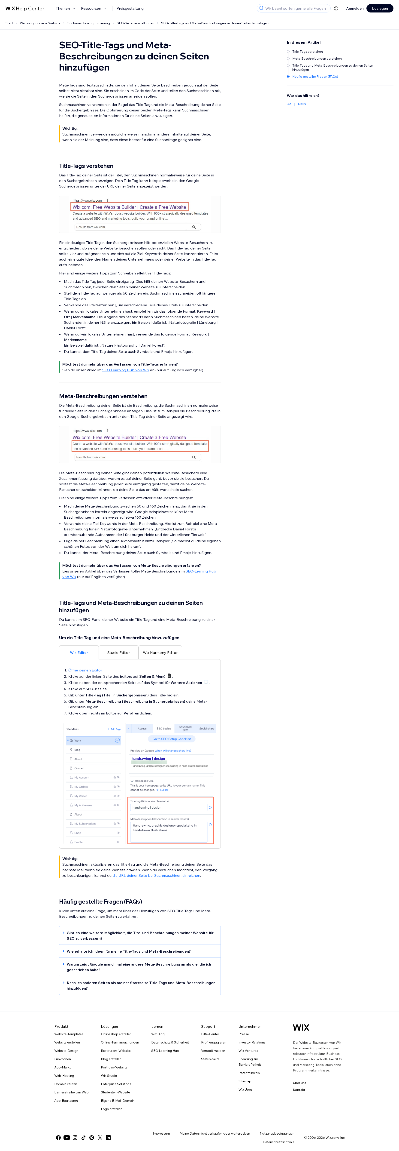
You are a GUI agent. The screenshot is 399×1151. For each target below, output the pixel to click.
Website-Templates (68, 1034)
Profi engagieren (213, 1042)
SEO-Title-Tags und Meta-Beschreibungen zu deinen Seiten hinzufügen (215, 23)
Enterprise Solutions (116, 1084)
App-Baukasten (66, 1101)
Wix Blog (158, 1034)
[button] (137, 935)
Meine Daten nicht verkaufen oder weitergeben (215, 1133)
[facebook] (58, 1137)
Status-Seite (210, 1059)
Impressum (161, 1133)
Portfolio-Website (114, 1067)
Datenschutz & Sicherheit (170, 1042)
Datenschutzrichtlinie (278, 1142)
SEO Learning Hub (165, 1051)
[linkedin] (108, 1137)
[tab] (79, 652)
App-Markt (62, 1067)
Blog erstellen (111, 1059)
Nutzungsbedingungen (277, 1133)
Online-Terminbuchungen (120, 1042)
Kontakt (299, 1090)
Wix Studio (109, 1076)
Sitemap (245, 1081)
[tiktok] (83, 1137)
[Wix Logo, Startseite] (301, 1027)
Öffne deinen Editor (85, 670)
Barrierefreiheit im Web (71, 1092)
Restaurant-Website (116, 1051)
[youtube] (67, 1137)
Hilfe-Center (210, 1034)
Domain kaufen (65, 1084)
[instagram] (75, 1137)
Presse (244, 1034)
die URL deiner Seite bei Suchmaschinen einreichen (156, 875)
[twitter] (100, 1137)
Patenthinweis (249, 1073)
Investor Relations (252, 1042)
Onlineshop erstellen (116, 1034)
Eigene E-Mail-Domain (118, 1101)
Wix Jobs (246, 1089)
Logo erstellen (111, 1109)
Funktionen (62, 1059)
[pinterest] (92, 1137)
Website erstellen (67, 1042)
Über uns (299, 1083)
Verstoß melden (213, 1051)
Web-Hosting (64, 1076)
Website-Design (66, 1051)
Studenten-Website (115, 1092)
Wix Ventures (248, 1051)
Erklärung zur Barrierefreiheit (250, 1062)
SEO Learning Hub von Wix (125, 370)
